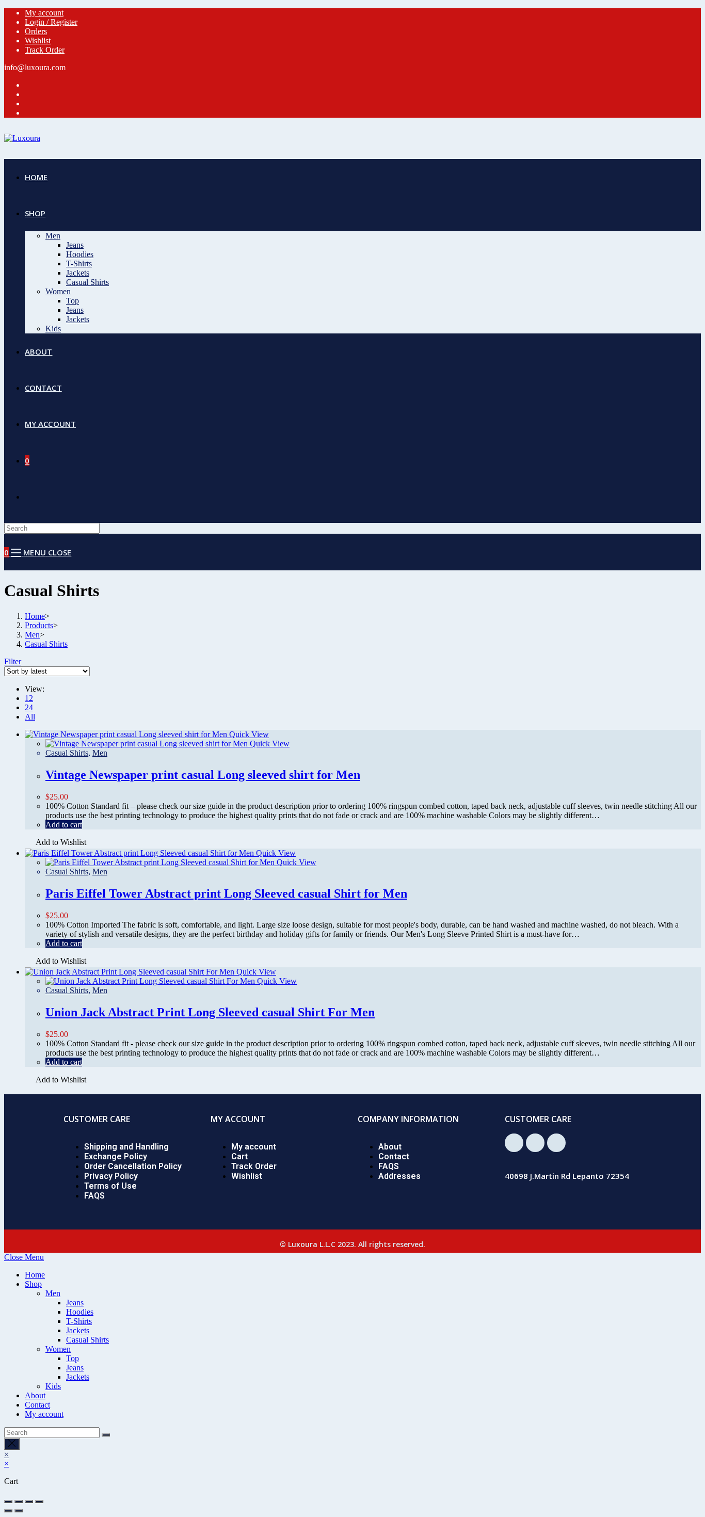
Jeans (75, 1302)
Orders (36, 31)
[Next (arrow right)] (18, 1510)
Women (58, 1349)
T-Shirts (79, 1321)
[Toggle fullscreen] (29, 1501)
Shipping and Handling (126, 1147)
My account (44, 12)
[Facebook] (514, 1142)
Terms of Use (110, 1186)
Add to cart (63, 824)
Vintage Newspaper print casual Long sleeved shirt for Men (202, 774)
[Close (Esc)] (8, 1501)
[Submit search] (106, 1434)
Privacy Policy (111, 1176)
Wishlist (38, 40)
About (390, 1147)
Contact (393, 1156)
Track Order (45, 49)
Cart (239, 1156)
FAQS (94, 1196)
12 (29, 698)
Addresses (399, 1176)
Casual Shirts (66, 752)
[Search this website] (52, 527)
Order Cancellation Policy (133, 1166)
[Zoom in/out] (39, 1501)
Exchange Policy (115, 1156)
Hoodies (79, 1311)
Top (72, 1358)
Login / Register (51, 22)
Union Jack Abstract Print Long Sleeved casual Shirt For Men (210, 1012)
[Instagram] (556, 1142)
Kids (53, 1386)
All (30, 716)
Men (99, 752)
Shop (33, 1284)
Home (35, 1274)
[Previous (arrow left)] (8, 1510)
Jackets (77, 1330)
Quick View (248, 734)
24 (29, 707)
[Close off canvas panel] (12, 1444)
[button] (55, 843)
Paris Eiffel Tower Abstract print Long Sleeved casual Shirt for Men (226, 893)
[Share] (18, 1501)
